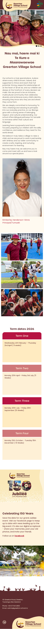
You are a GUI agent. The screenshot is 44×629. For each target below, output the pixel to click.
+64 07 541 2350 (14, 606)
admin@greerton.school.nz (17, 608)
